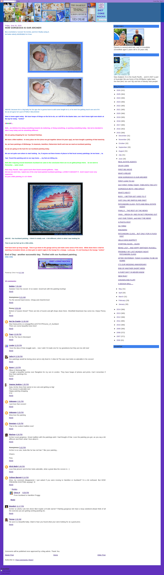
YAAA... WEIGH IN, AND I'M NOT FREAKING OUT (137, 214)
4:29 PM (20, 423)
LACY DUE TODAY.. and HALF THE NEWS (134, 218)
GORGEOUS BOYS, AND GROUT (131, 189)
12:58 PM (19, 356)
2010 (119, 325)
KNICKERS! (122, 230)
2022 (119, 106)
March (121, 297)
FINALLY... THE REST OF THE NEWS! (133, 210)
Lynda (11, 345)
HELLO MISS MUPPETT (127, 240)
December (123, 136)
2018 (119, 121)
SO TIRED (122, 226)
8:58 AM (18, 308)
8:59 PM (25, 493)
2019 (119, 117)
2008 (119, 332)
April (120, 293)
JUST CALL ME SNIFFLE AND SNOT (132, 200)
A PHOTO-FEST (124, 222)
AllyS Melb (13, 466)
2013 (119, 313)
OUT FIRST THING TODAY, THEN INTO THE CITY (137, 185)
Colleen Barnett (15, 477)
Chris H (17, 493)
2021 (119, 109)
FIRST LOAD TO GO (126, 181)
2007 (119, 336)
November (123, 139)
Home (55, 555)
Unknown (13, 401)
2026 (119, 90)
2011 (119, 321)
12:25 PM (18, 345)
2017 (119, 125)
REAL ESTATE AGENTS (127, 162)
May (120, 289)
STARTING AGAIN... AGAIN (129, 244)
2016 (119, 129)
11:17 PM (20, 506)
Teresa (11, 519)
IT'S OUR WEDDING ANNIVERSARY (132, 264)
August (121, 151)
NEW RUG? (122, 276)
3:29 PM (20, 412)
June (121, 159)
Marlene (12, 434)
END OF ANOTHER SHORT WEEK (131, 268)
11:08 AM (24, 321)
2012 (119, 317)
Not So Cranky (15, 321)
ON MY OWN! (123, 166)
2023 (119, 102)
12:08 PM (17, 334)
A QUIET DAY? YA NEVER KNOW (131, 272)
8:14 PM (25, 477)
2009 (119, 329)
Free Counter (5, 573)
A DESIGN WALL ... (125, 284)
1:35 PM (25, 384)
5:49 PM (21, 466)
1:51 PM (20, 401)
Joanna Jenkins (15, 384)
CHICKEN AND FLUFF (126, 280)
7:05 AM (18, 286)
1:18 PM (17, 367)
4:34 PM (19, 434)
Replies (14, 489)
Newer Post (9, 555)
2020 (119, 113)
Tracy (11, 334)
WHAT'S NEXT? (124, 193)
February (122, 300)
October (122, 143)
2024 (119, 98)
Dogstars (12, 423)
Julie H (12, 356)
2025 (119, 94)
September (123, 147)
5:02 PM (22, 447)
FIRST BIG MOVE (125, 169)
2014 (119, 309)
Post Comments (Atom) (24, 560)
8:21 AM (22, 297)
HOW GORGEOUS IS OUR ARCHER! (23, 28)
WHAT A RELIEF (124, 173)
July (120, 155)
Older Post (101, 555)
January (122, 304)
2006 (119, 340)
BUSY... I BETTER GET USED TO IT (132, 196)
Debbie (12, 286)
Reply (11, 291)
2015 (119, 133)
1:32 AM (18, 519)
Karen (11, 367)
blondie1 (12, 506)
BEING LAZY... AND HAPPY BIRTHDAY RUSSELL (137, 248)
